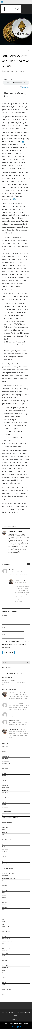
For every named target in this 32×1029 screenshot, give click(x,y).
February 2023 (5, 746)
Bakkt (3, 825)
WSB (3, 992)
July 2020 (4, 770)
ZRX (3, 994)
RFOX (3, 955)
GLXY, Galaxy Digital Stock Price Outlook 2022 (13, 673)
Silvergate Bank (6, 967)
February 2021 (5, 756)
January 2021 (5, 758)
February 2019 (5, 787)
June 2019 (4, 783)
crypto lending (6, 871)
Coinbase (4, 858)
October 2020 (5, 766)
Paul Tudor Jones (6, 946)
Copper (4, 861)
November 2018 (5, 795)
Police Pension (6, 948)
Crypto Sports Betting (8, 873)
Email (3, 634)
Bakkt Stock (5, 827)
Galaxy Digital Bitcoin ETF (8, 680)
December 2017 (5, 807)
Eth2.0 (4, 50)
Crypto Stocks (5, 875)
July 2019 (4, 780)
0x (2, 815)
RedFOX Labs (5, 953)
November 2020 (6, 763)
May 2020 (4, 773)
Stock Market (5, 975)
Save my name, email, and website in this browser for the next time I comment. (16, 644)
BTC (3, 844)
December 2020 (5, 761)
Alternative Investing (7, 820)
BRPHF (4, 841)
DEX (3, 883)
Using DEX (4, 982)
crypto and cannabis (7, 868)
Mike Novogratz (6, 938)
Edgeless (4, 887)
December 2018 (5, 792)
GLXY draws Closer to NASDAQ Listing (11, 671)
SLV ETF (4, 970)
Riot (3, 958)
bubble (4, 846)
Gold (3, 916)
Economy (4, 885)
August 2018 (5, 799)
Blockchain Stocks (7, 837)
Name (3, 627)
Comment (4, 615)
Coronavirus (5, 863)
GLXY (3, 909)
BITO (3, 834)
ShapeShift (5, 960)
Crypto (4, 866)
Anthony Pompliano (7, 822)
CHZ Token (4, 856)
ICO (3, 924)
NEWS (3, 943)
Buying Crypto (6, 849)
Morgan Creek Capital (7, 941)
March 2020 (5, 775)
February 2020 (5, 778)
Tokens (4, 977)
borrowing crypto (7, 839)
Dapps (22, 142)
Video (3, 984)
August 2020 (5, 768)
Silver (3, 962)
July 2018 (4, 802)
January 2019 (5, 790)
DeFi (3, 880)
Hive (3, 919)
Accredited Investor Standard (10, 817)
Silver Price (5, 965)
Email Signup (16, 1027)
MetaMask (4, 936)
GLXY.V (3, 914)
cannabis (4, 851)
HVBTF (3, 921)
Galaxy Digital (5, 907)
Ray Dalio (4, 950)
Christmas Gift (6, 854)
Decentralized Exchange (8, 878)
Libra (3, 933)
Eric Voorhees (5, 890)
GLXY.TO (4, 912)
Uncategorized (6, 979)
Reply (22, 571)
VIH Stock (4, 987)
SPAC (3, 972)
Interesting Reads (6, 926)
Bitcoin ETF (5, 832)
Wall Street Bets (6, 989)
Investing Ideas (6, 931)
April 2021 (4, 751)
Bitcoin (4, 829)
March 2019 (5, 785)
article (13, 199)
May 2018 (4, 804)
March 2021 (5, 753)
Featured (4, 902)
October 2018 (5, 797)
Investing (4, 929)
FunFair (4, 904)
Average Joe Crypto (20, 580)
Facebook (4, 900)
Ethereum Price (16, 50)
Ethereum (8, 50)
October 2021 (5, 749)
